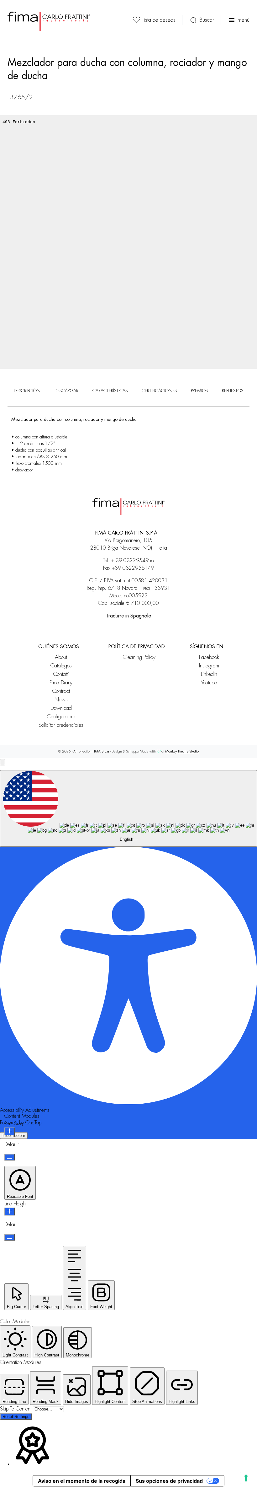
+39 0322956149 (133, 568)
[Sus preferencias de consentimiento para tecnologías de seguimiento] (246, 1478)
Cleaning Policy (139, 657)
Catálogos (61, 665)
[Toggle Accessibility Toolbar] (2, 762)
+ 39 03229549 (130, 560)
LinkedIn (209, 674)
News (61, 699)
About (61, 657)
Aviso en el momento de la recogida (81, 1481)
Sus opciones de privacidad (169, 1481)
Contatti (61, 674)
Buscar (206, 20)
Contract (61, 691)
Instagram (209, 665)
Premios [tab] (199, 391)
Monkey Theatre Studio (182, 751)
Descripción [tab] (27, 391)
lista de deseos (159, 20)
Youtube (209, 682)
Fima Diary (61, 682)
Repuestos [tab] (232, 391)
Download (61, 708)
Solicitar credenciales (61, 725)
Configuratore (61, 716)
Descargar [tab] (66, 391)
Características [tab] (110, 391)
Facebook (209, 657)
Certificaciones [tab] (159, 391)
